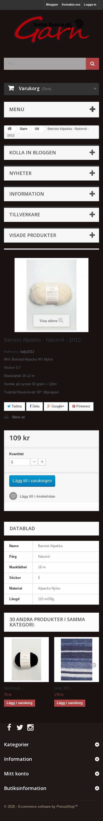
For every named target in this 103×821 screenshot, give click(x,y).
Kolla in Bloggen (32, 152)
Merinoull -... (14, 688)
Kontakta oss (71, 4)
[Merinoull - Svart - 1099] (26, 659)
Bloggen (52, 4)
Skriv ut (18, 417)
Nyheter (20, 173)
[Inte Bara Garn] (51, 29)
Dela (35, 406)
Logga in (90, 4)
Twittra (16, 406)
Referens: (11, 352)
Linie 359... (63, 688)
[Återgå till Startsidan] (9, 129)
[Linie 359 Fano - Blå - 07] (76, 659)
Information (26, 194)
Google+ (57, 406)
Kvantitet (16, 454)
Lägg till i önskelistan (37, 496)
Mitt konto (16, 773)
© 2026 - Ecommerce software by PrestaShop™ (41, 807)
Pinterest (82, 406)
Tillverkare (24, 214)
